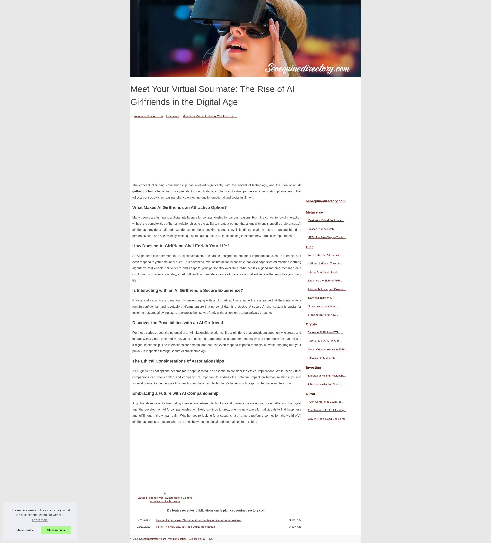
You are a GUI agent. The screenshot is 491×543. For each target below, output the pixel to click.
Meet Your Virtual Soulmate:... (326, 220)
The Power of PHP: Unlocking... (327, 410)
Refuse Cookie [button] (24, 529)
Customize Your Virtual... (323, 306)
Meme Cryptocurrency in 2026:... (328, 349)
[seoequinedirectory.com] (245, 38)
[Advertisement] (216, 148)
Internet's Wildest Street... (323, 272)
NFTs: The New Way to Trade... (327, 237)
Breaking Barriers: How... (323, 314)
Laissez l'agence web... (322, 228)
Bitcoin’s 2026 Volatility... (322, 357)
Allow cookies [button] (55, 529)
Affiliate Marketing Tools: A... (325, 263)
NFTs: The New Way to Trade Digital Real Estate (185, 526)
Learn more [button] (40, 520)
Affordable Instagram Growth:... (327, 289)
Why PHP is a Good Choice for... (327, 418)
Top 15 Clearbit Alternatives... (325, 255)
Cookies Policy (197, 538)
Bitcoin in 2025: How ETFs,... (325, 332)
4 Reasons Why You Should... (326, 384)
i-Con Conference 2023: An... (325, 401)
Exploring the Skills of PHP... (325, 280)
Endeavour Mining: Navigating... (327, 375)
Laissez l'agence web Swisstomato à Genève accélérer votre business (165, 499)
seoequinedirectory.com (148, 116)
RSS (210, 538)
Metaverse (172, 116)
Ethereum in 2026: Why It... (324, 340)
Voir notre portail (177, 538)
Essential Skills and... (320, 297)
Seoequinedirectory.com (152, 538)
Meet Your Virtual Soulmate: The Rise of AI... (210, 116)
